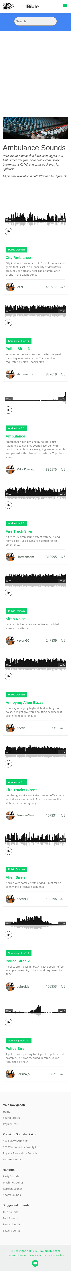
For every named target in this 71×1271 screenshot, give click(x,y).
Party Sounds (11, 1176)
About (43, 1255)
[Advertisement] (35, 68)
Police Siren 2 (18, 961)
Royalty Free (10, 1124)
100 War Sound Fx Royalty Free (21, 1147)
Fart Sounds (10, 1218)
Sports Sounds (12, 1195)
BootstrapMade (29, 1255)
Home (6, 1111)
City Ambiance (18, 258)
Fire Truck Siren (19, 531)
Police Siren (16, 1049)
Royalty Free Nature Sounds (20, 1153)
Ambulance (15, 436)
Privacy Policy (56, 1255)
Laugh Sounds (11, 1230)
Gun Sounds (10, 1212)
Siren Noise (16, 619)
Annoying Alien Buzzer (25, 703)
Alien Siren (15, 877)
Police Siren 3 (18, 349)
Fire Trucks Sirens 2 (23, 790)
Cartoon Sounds (13, 1189)
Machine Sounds (13, 1182)
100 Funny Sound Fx (15, 1141)
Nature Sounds (12, 1159)
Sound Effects (11, 1118)
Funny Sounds (11, 1224)
